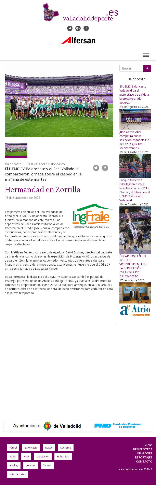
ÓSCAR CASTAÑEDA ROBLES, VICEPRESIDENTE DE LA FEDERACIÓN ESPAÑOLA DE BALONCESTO (133, 266)
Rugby (48, 447)
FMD (26, 456)
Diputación (43, 456)
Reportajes (143, 457)
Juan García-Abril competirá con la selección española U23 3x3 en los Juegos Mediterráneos (135, 140)
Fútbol (13, 447)
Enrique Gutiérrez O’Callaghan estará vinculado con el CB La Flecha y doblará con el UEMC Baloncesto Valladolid (134, 190)
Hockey (14, 465)
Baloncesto (31, 447)
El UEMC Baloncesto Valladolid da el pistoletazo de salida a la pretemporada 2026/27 (134, 94)
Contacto (144, 461)
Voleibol (30, 465)
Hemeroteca (142, 449)
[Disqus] (59, 353)
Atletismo (65, 447)
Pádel (13, 456)
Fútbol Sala (63, 456)
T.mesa (47, 465)
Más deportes (18, 474)
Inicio (148, 445)
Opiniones (144, 453)
